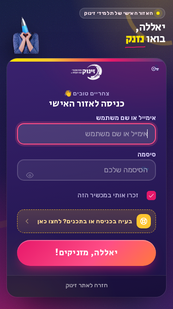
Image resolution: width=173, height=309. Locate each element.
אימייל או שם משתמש (125, 118)
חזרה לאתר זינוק (86, 285)
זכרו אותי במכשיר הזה (108, 196)
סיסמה (146, 154)
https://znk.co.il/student (86, 72)
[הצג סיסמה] (29, 170)
